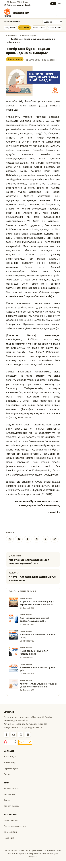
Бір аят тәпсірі (11, 806)
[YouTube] (14, 735)
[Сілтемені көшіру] (54, 539)
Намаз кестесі (11, 820)
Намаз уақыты (12, 21)
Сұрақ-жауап (11, 768)
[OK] (45, 539)
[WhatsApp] (10, 539)
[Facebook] (27, 539)
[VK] (36, 539)
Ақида (7, 800)
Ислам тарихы (15, 59)
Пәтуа (7, 774)
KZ (53, 3)
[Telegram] (19, 539)
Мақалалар (10, 762)
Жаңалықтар (10, 756)
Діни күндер (10, 832)
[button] (33, 81)
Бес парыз (9, 794)
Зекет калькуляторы (15, 826)
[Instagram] (21, 735)
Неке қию (9, 838)
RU (59, 3)
